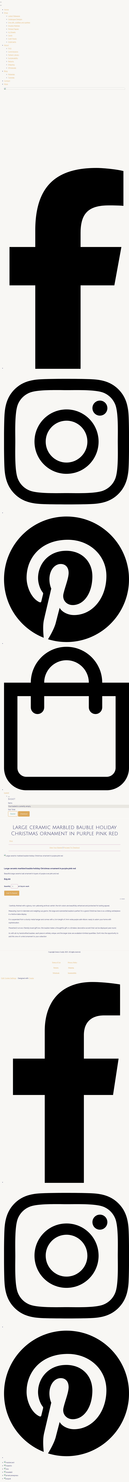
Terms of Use (56, 962)
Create (31, 978)
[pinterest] (66, 643)
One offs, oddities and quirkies (19, 23)
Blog (6, 71)
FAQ (9, 49)
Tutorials (11, 78)
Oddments (12, 42)
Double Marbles (14, 26)
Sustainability (13, 58)
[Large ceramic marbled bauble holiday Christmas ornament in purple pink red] (7, 862)
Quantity (7, 886)
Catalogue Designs (15, 19)
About (6, 45)
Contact (7, 81)
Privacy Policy (72, 962)
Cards (10, 36)
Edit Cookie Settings (8, 978)
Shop (6, 13)
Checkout (23, 814)
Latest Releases (14, 16)
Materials (11, 74)
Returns (11, 61)
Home (6, 10)
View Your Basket (55, 848)
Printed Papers (13, 29)
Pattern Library (13, 55)
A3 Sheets (12, 32)
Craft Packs (12, 39)
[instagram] (66, 513)
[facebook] (66, 368)
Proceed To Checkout (71, 848)
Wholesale (12, 68)
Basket (12, 814)
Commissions (13, 52)
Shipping (11, 65)
